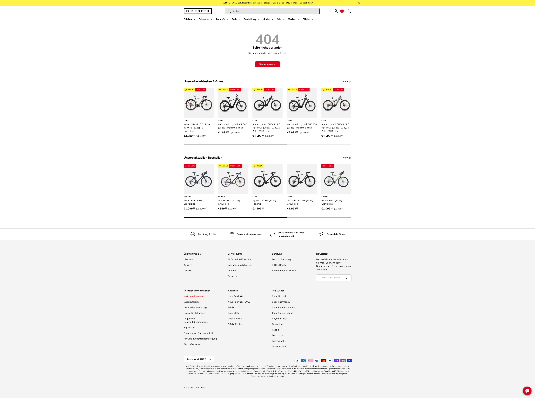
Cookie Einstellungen (194, 313)
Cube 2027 (233, 313)
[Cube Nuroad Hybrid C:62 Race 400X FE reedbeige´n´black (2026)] (199, 103)
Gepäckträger (279, 346)
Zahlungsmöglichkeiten (240, 265)
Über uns (188, 259)
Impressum (189, 327)
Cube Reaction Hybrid (283, 307)
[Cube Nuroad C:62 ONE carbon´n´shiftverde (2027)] (302, 179)
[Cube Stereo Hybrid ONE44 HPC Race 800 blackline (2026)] (267, 103)
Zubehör (220, 19)
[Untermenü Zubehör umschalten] (227, 19)
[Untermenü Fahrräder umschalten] (211, 19)
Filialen (306, 19)
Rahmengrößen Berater (284, 270)
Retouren (232, 276)
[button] (342, 11)
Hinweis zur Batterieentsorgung (200, 338)
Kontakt (188, 270)
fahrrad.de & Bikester (198, 388)
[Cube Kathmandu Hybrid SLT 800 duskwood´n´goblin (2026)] (233, 103)
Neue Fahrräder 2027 (239, 301)
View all (347, 81)
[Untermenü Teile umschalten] (239, 19)
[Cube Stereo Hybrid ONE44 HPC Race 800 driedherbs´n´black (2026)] (336, 103)
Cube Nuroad (279, 296)
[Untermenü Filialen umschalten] (312, 19)
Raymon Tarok (279, 318)
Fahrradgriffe (279, 340)
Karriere (188, 265)
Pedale (275, 329)
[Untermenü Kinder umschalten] (272, 19)
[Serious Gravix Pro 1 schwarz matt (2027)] (199, 179)
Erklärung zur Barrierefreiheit (199, 333)
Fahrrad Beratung (281, 259)
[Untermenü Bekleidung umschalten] (258, 19)
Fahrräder (204, 19)
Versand (232, 270)
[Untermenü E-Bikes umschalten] (194, 19)
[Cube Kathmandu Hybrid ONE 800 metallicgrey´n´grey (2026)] (302, 103)
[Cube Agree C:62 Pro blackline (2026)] (267, 179)
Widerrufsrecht (191, 301)
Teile (234, 19)
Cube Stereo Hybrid (282, 313)
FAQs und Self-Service (239, 259)
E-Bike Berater (279, 265)
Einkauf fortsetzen (267, 64)
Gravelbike (277, 324)
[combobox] (272, 11)
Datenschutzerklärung (195, 307)
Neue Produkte (235, 296)
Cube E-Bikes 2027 (238, 318)
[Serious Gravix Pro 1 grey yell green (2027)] (336, 179)
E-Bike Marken (235, 324)
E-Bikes (188, 19)
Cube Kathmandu (281, 301)
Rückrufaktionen (192, 344)
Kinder (266, 19)
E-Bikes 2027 (235, 307)
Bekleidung (250, 19)
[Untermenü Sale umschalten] (283, 19)
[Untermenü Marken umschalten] (298, 19)
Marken (292, 19)
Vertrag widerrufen (194, 296)
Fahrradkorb (278, 335)
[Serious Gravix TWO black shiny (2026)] (233, 179)
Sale (279, 19)
